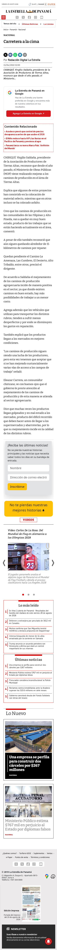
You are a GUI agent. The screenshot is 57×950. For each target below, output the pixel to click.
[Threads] (17, 17)
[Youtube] (41, 17)
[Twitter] (6, 54)
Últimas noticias (28, 660)
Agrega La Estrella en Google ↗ (28, 113)
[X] (23, 17)
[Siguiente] (52, 563)
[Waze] (53, 876)
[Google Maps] (46, 876)
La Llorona (48, 24)
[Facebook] (30, 17)
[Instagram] (36, 17)
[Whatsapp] (15, 54)
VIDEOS (28, 519)
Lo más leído (28, 605)
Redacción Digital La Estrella (24, 60)
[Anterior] (4, 563)
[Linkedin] (20, 54)
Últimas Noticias (30, 24)
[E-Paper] (49, 4)
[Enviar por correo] (25, 54)
